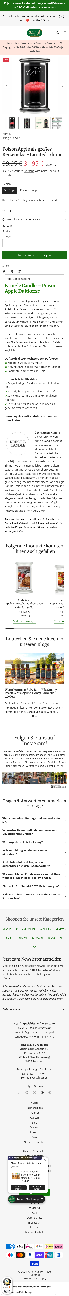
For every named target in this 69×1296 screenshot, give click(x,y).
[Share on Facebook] (4, 272)
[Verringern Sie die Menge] (6, 243)
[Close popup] (45, 1160)
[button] (6, 85)
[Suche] (57, 32)
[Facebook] (19, 1092)
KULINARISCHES (25, 929)
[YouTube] (42, 1092)
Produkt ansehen (18, 1187)
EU (61, 938)
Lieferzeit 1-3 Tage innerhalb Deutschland (32, 200)
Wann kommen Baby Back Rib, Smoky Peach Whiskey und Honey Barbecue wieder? (31, 693)
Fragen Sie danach (37, 1187)
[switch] (7, 1291)
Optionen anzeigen (24, 621)
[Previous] (7, 778)
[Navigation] (3, 32)
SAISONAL (37, 938)
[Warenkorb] (65, 32)
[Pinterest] (34, 1092)
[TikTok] (49, 1092)
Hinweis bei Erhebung (18, 1292)
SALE (9, 938)
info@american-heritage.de (38, 1032)
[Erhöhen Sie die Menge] (18, 243)
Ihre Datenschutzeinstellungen (32, 1286)
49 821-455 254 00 (40, 1028)
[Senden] (63, 1009)
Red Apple (10, 190)
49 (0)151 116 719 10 (42, 1036)
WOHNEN (46, 929)
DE (34, 947)
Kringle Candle (11, 138)
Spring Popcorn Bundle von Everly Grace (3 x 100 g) (30, 1174)
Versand (29, 171)
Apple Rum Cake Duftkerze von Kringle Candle (24, 605)
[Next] (62, 778)
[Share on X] (11, 272)
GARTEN (61, 929)
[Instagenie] (58, 787)
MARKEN (21, 938)
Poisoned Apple (29, 190)
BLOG (51, 938)
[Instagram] (26, 1092)
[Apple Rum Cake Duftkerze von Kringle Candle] (24, 578)
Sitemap (36, 1275)
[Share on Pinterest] (19, 272)
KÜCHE (7, 929)
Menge (6, 236)
